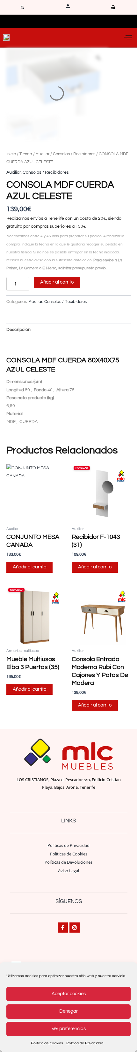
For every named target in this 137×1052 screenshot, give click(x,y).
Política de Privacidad (84, 1043)
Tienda (25, 154)
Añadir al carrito (57, 282)
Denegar (68, 1011)
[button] (22, 7)
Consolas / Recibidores (74, 154)
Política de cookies (47, 1043)
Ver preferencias (69, 1028)
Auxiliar (42, 154)
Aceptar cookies (69, 993)
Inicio (11, 154)
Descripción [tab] (18, 329)
